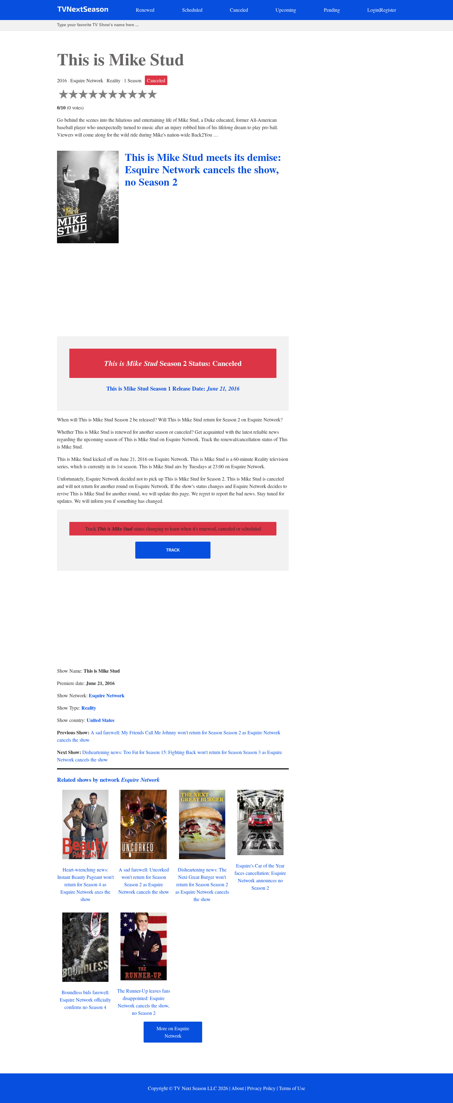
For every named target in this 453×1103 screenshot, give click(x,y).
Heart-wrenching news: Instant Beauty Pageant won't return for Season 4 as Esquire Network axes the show (85, 884)
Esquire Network (106, 695)
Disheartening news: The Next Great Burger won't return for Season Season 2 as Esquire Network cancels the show (202, 884)
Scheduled (192, 9)
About (237, 1088)
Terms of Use (292, 1088)
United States (100, 720)
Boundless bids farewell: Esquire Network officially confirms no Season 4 (85, 999)
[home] (82, 10)
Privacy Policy (261, 1088)
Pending (332, 9)
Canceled (239, 9)
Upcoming (285, 9)
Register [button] (388, 9)
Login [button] (373, 9)
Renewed (145, 9)
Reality (88, 707)
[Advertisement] (173, 288)
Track (173, 550)
